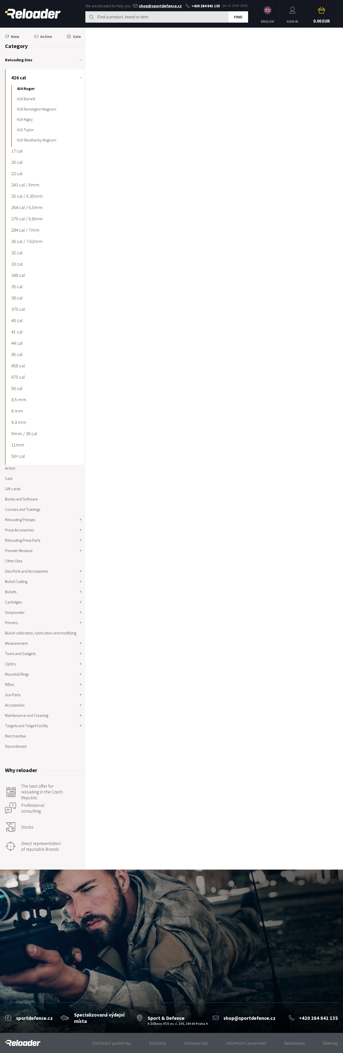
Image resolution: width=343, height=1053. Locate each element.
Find (238, 17)
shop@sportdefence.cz (160, 5)
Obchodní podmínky (111, 1043)
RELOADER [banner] (33, 14)
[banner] (22, 1043)
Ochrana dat (196, 1043)
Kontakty (157, 1043)
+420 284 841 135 (205, 5)
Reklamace (294, 1043)
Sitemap (330, 1043)
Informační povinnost (246, 1043)
